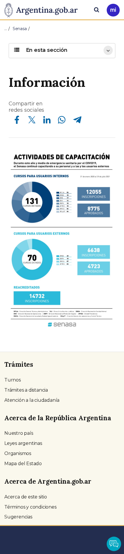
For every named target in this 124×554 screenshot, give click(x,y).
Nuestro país (18, 433)
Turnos (12, 380)
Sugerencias (18, 517)
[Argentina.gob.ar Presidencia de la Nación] (43, 9)
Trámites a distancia (26, 390)
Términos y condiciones (30, 507)
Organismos (17, 453)
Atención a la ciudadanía (31, 400)
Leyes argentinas (23, 443)
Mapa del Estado (23, 463)
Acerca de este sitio (25, 497)
